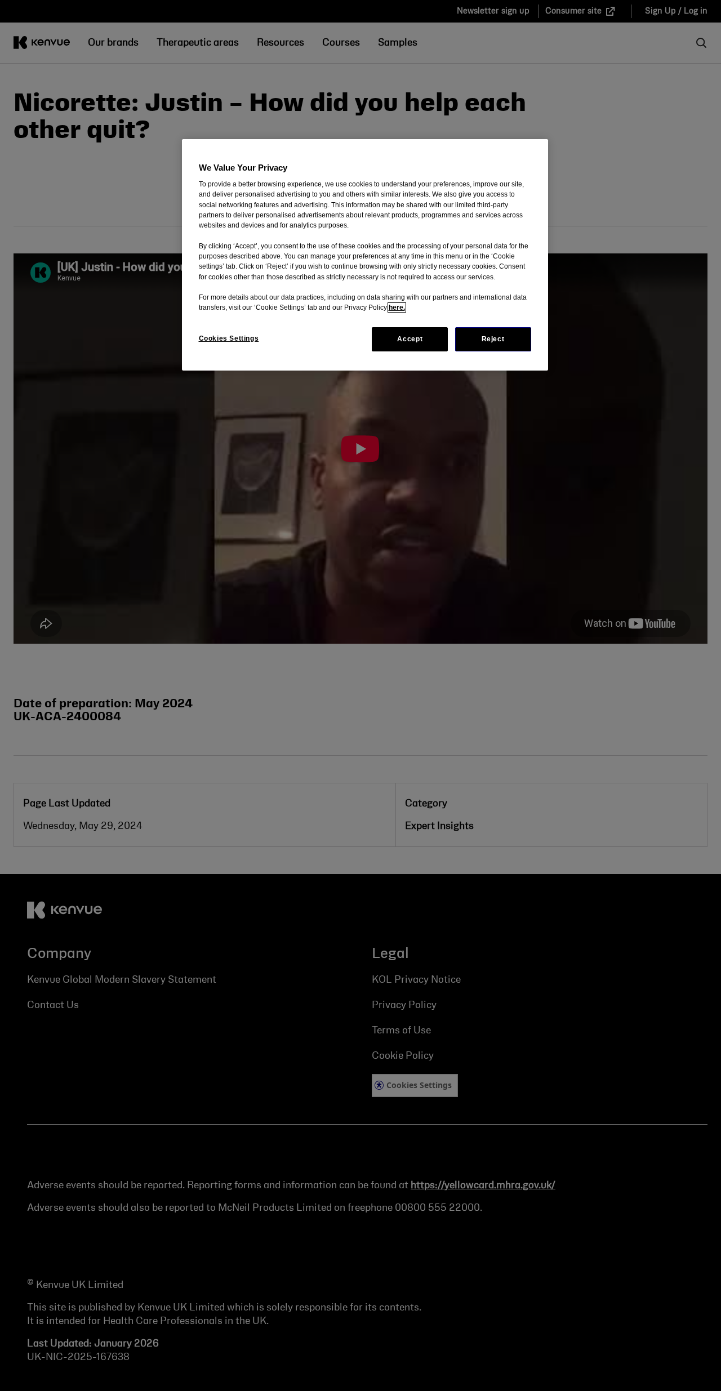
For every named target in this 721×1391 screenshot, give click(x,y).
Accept (409, 339)
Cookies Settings (229, 338)
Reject (493, 339)
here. (397, 307)
